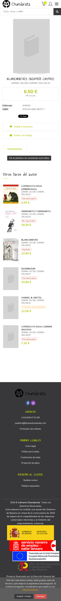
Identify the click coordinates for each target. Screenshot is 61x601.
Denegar (41, 596)
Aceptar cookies (23, 596)
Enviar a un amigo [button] (22, 135)
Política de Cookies (30, 451)
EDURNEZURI (28, 268)
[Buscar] (57, 11)
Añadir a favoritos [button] (23, 126)
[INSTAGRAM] (33, 403)
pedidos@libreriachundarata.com (30, 423)
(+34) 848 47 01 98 (30, 417)
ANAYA (26, 105)
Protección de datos (30, 463)
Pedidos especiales (31, 486)
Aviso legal (30, 446)
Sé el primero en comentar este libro (29, 158)
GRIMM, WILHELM (40, 83)
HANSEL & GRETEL (31, 297)
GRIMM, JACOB (19, 83)
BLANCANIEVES (29, 239)
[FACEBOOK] (27, 403)
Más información (30, 590)
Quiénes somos (30, 480)
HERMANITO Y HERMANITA (36, 211)
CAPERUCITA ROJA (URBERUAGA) (31, 188)
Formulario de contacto (30, 429)
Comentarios (14, 149)
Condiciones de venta (30, 457)
